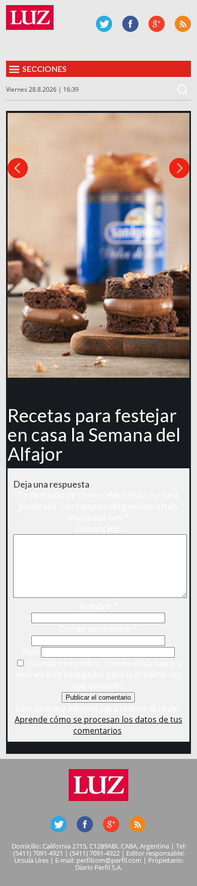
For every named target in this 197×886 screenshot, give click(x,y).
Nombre (98, 606)
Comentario (98, 528)
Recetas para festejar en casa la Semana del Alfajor (94, 434)
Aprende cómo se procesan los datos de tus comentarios (98, 725)
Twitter (104, 24)
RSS (183, 24)
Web (30, 651)
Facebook (130, 24)
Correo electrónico (98, 628)
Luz (30, 17)
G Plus (157, 24)
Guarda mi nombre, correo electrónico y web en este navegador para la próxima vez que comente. (99, 674)
